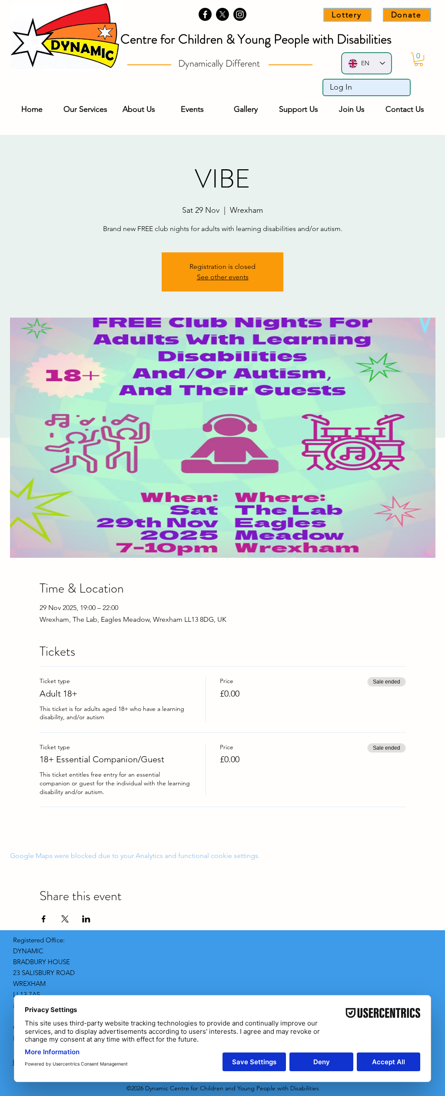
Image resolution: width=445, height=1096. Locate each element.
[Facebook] (205, 14)
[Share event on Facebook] (44, 918)
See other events (223, 277)
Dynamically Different (220, 63)
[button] (419, 59)
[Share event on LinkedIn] (86, 918)
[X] (222, 14)
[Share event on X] (65, 918)
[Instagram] (239, 14)
